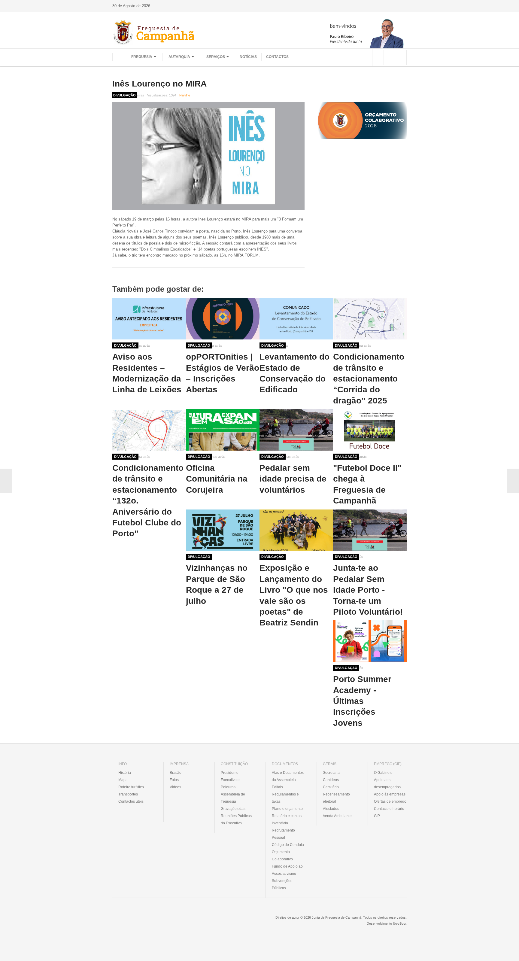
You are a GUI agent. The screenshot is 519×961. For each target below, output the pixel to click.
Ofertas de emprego (390, 801)
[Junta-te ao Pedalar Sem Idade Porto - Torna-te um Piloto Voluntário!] (370, 530)
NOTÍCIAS (248, 57)
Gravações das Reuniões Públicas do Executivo (236, 816)
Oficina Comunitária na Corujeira (216, 478)
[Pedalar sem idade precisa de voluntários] (296, 430)
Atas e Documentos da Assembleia (288, 776)
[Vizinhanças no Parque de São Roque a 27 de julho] (223, 530)
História (124, 773)
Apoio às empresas (389, 794)
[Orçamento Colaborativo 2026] (362, 120)
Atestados (331, 809)
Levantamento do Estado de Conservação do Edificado (294, 373)
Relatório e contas (287, 816)
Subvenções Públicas (282, 884)
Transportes (128, 794)
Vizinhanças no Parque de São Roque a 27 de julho (216, 584)
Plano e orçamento (287, 809)
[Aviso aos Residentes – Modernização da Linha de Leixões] (149, 318)
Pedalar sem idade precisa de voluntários (293, 478)
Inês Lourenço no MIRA (159, 83)
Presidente (229, 773)
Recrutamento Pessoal (283, 834)
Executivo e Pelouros (230, 783)
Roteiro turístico (131, 787)
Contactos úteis (131, 801)
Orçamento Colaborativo (282, 855)
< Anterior (6, 481)
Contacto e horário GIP (389, 812)
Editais (277, 787)
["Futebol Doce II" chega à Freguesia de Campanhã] (370, 430)
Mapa (123, 780)
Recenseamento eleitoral (336, 798)
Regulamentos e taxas (285, 798)
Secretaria (331, 773)
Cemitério (331, 787)
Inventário (280, 823)
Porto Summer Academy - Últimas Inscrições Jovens (362, 701)
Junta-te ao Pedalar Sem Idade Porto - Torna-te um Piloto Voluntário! (368, 589)
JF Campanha (145, 922)
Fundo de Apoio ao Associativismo (287, 870)
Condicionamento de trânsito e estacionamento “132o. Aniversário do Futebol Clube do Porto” (148, 500)
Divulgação (125, 345)
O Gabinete (383, 773)
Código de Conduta (288, 845)
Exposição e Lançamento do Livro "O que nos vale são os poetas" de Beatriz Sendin (294, 595)
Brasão (175, 773)
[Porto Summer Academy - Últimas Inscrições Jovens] (370, 641)
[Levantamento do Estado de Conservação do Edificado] (296, 318)
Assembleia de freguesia (233, 798)
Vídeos (175, 787)
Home (118, 57)
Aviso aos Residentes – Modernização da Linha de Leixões (146, 373)
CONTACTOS (277, 57)
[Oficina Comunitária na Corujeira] (223, 430)
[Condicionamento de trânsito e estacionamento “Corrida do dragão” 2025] (370, 318)
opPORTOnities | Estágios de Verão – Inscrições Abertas (222, 373)
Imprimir (404, 95)
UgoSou (399, 923)
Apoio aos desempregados (387, 783)
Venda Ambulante (337, 816)
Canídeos (331, 780)
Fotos (174, 780)
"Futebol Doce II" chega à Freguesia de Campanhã (367, 484)
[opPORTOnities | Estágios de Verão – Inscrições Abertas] (223, 318)
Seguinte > (513, 481)
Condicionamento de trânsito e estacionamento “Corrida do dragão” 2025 (368, 378)
